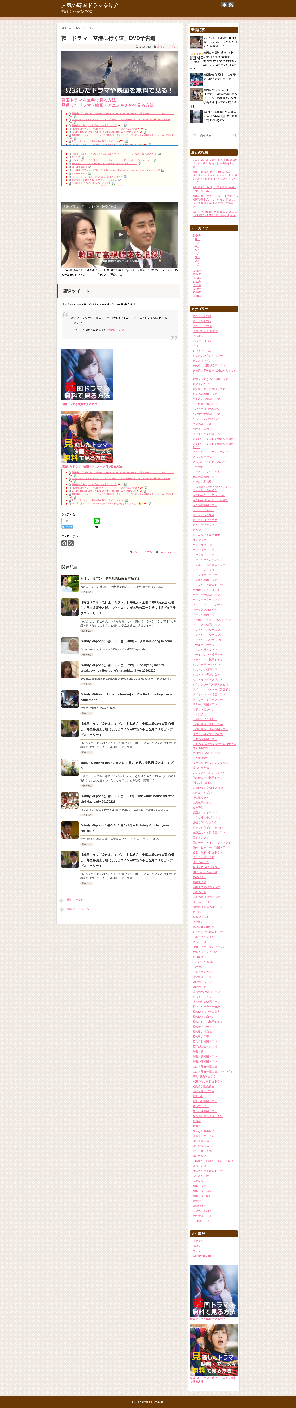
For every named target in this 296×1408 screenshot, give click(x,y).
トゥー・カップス (203, 570)
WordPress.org (202, 1255)
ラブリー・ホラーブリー (208, 699)
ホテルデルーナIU (203, 644)
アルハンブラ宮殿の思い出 (209, 461)
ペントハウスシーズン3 (207, 639)
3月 (197, 257)
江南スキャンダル (203, 937)
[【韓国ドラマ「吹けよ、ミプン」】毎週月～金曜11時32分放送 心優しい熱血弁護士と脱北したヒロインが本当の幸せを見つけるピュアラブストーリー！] (70, 607)
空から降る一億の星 (205, 1066)
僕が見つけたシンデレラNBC (211, 762)
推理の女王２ (201, 862)
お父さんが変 (201, 384)
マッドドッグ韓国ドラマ (208, 659)
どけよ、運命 (201, 428)
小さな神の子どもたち (206, 817)
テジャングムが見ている (208, 560)
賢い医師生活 (201, 1141)
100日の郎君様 (202, 321)
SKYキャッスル (202, 350)
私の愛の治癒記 (202, 1031)
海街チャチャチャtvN (206, 952)
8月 (197, 239)
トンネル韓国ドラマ (205, 580)
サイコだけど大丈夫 (205, 520)
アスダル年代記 (202, 456)
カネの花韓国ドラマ (205, 476)
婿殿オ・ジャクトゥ (205, 812)
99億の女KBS (201, 336)
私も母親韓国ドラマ (205, 1041)
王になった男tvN (203, 961)
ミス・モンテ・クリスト (208, 679)
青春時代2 (199, 1181)
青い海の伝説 (201, 1176)
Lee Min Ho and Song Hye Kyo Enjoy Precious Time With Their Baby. (104, 132)
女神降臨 (198, 807)
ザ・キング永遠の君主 (206, 535)
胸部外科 (198, 1096)
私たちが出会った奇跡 (206, 1006)
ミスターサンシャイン (206, 664)
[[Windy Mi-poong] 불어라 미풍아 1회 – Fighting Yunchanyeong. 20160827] (70, 830)
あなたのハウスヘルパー (208, 355)
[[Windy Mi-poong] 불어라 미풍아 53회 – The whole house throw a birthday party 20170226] (70, 800)
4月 (197, 253)
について (76, 157)
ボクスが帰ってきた (205, 649)
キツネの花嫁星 (202, 481)
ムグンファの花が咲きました (210, 684)
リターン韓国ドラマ (205, 704)
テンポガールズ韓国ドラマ (209, 565)
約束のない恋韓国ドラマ (208, 1081)
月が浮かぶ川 (201, 902)
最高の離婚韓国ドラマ (206, 897)
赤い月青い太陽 (202, 1151)
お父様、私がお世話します (209, 389)
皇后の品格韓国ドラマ (206, 991)
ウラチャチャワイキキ (206, 471)
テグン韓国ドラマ (203, 555)
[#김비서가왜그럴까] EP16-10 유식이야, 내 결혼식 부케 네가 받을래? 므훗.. (220, 41)
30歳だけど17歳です (205, 331)
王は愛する (199, 966)
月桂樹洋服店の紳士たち (208, 907)
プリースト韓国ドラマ (206, 624)
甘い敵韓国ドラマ (203, 976)
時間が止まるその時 (205, 872)
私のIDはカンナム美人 (206, 1011)
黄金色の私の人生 (203, 1210)
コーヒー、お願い (203, 510)
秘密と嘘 (198, 1051)
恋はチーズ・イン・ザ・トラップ (213, 842)
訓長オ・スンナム (203, 1136)
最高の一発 (199, 892)
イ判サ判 (198, 466)
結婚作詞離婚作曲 (203, 1086)
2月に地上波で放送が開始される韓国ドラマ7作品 (95, 141)
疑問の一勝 (199, 986)
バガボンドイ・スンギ (206, 589)
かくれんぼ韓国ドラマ (206, 399)
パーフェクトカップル (206, 599)
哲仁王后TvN (201, 797)
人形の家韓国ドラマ (205, 739)
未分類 (197, 912)
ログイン (198, 1241)
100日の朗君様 (202, 316)
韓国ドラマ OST (203, 1190)
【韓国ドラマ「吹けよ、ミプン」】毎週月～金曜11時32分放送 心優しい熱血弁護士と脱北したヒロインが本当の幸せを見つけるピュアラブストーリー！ (128, 608)
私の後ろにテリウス (205, 1026)
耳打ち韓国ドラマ (203, 1091)
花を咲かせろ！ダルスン (208, 1116)
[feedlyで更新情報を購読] (224, 4)
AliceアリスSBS (203, 341)
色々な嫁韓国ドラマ (205, 1111)
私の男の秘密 (201, 1036)
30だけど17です (202, 326)
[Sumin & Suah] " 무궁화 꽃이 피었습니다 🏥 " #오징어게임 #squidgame (220, 116)
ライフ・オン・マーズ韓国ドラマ (213, 689)
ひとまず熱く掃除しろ (206, 433)
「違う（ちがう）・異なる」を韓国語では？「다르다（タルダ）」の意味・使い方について (114, 154)
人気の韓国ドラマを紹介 (90, 5)
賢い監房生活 (201, 1146)
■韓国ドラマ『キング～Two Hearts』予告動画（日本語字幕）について (104, 163)
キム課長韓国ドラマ (205, 505)
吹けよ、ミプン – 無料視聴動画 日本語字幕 (110, 578)
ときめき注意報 (202, 423)
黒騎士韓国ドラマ (203, 1215)
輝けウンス (199, 1156)
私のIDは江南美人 (203, 1016)
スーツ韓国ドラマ (203, 550)
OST (195, 346)
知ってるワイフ (202, 996)
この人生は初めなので (206, 409)
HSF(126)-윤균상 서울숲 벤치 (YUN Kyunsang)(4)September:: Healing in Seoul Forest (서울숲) (116, 170)
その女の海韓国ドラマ (206, 414)
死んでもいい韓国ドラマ (208, 932)
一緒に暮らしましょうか (208, 724)
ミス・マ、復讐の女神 (206, 674)
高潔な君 (198, 1200)
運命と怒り (199, 1166)
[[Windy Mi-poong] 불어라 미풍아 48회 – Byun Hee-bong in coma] (70, 645)
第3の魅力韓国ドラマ (206, 1076)
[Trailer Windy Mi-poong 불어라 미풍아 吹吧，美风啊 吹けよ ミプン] (70, 767)
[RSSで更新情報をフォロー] (231, 4)
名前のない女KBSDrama (208, 787)
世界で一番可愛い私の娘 (208, 734)
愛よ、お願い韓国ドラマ (208, 852)
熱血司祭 (198, 956)
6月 (197, 246)
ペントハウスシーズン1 (207, 629)
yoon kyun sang (79, 167)
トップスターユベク (205, 575)
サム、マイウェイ (203, 525)
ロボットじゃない (203, 709)
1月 (197, 264)
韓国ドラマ (199, 1185)
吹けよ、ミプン (166, 46)
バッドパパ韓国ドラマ (206, 594)
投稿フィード (201, 1246)
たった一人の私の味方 (206, 418)
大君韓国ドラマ (202, 802)
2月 (197, 260)
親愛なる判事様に (203, 1131)
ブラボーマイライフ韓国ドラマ (212, 619)
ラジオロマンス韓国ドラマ (209, 694)
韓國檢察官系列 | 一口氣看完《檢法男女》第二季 (94, 125)
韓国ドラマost (201, 1195)
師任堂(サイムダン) (204, 822)
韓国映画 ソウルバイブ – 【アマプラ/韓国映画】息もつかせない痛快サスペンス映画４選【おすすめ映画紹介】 (123, 135)
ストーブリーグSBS (205, 545)
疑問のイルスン (202, 981)
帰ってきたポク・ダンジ (208, 827)
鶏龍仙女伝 (199, 1205)
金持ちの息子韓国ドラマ (208, 1171)
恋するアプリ (201, 837)
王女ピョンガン (202, 971)
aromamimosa (167, 552)
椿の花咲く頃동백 (203, 927)
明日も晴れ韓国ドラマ (206, 867)
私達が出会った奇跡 (205, 1046)
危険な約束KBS (202, 782)
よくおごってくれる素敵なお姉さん (214, 438)
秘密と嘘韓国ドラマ (205, 1056)
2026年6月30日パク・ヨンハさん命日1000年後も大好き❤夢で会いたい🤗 (106, 144)
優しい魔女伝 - (76, 899)
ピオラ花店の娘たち (205, 609)
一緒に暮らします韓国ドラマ (210, 729)
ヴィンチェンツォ (203, 714)
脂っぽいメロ (201, 1106)
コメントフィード (203, 1251)
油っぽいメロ (201, 942)
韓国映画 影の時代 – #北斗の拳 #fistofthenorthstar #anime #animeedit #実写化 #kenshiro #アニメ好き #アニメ (123, 113)
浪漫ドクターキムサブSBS (209, 947)
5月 (197, 250)
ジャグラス (199, 540)
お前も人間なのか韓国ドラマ (210, 379)
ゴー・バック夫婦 (203, 515)
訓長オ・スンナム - (79, 909)
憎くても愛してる (203, 857)
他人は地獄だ (201, 757)
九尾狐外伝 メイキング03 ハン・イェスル (91, 183)
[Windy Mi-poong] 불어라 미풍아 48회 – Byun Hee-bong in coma (126, 641)
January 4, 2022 (115, 330)
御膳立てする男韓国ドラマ (209, 832)
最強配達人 (199, 877)
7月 (197, 242)
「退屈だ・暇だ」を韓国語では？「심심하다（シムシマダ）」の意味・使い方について (112, 160)
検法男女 (198, 922)
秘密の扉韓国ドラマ (205, 1061)
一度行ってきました (205, 719)
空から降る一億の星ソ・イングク (213, 1071)
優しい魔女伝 (201, 767)
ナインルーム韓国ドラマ (208, 584)
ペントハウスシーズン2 (207, 634)
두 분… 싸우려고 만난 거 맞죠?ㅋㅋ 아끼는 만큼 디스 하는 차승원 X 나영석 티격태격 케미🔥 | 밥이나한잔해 (121, 119)
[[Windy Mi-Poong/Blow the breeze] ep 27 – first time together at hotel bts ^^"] (70, 699)
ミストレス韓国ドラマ (206, 669)
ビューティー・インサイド (209, 604)
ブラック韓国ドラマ (205, 614)
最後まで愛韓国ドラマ (206, 887)
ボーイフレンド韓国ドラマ (209, 654)
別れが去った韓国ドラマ (208, 777)
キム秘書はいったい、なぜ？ (210, 500)
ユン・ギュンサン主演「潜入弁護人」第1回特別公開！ (97, 176)
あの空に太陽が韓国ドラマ (209, 365)
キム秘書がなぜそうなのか (209, 495)
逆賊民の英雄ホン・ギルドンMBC (213, 1161)
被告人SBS (199, 1126)
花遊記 (197, 1121)
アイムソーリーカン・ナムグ (210, 451)
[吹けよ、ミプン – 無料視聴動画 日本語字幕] (70, 583)
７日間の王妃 (201, 1220)
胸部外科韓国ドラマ (205, 1101)
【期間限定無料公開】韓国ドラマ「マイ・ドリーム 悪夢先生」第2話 (104, 129)
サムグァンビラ (202, 530)
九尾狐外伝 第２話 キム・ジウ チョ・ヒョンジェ (94, 180)
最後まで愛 (199, 882)
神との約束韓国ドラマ (206, 1001)
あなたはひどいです (205, 360)
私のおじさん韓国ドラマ (208, 1021)
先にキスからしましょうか (209, 772)
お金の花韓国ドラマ (205, 394)
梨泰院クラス (201, 917)
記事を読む (86, 592)
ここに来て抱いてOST (206, 404)
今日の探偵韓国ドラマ (206, 752)
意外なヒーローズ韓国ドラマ (210, 847)
